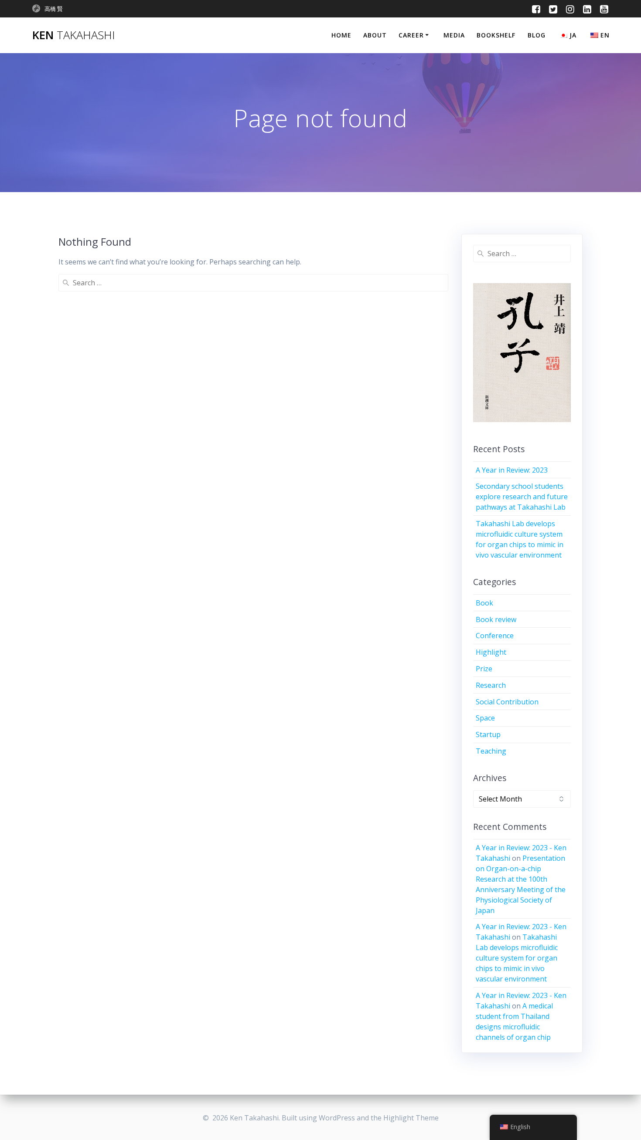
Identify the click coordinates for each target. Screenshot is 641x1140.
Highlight (491, 652)
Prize (484, 668)
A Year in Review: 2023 (512, 470)
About (375, 35)
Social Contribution (507, 702)
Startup (488, 734)
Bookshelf (496, 35)
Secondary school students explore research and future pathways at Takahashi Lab (522, 496)
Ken (73, 35)
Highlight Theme (411, 1118)
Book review (496, 619)
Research (491, 685)
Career (411, 35)
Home (341, 35)
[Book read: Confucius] (522, 353)
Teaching (491, 751)
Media (454, 35)
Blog (537, 35)
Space (485, 718)
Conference (495, 635)
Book (484, 603)
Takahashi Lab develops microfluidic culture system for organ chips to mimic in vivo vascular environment (517, 958)
